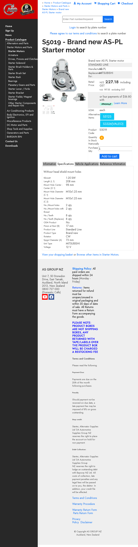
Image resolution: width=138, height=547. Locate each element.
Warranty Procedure (83, 504)
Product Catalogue (16, 39)
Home (8, 26)
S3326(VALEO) (113, 123)
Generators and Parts (18, 133)
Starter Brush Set (17, 73)
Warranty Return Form (84, 510)
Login (72, 27)
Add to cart (109, 156)
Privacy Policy (76, 520)
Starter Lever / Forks (19, 89)
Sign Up (9, 30)
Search (108, 19)
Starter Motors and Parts (19, 47)
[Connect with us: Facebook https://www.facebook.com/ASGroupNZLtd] (51, 297)
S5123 (107, 116)
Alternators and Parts (17, 43)
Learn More (120, 103)
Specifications (66, 164)
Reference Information (112, 164)
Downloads (11, 146)
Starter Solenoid (16, 63)
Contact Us (11, 141)
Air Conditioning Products (20, 111)
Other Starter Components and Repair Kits (22, 104)
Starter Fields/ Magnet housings (20, 98)
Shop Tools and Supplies (19, 129)
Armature (13, 55)
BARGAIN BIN (14, 137)
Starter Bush (14, 77)
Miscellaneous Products (19, 121)
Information (49, 164)
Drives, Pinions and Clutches (23, 59)
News (8, 35)
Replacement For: (95, 74)
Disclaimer (86, 522)
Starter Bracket (16, 93)
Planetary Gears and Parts (21, 85)
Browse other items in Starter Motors (97, 255)
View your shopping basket (57, 255)
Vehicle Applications (86, 164)
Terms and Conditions (84, 498)
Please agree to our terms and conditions (73, 33)
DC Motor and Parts (17, 125)
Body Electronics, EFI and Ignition (20, 116)
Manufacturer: (95, 69)
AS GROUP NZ (94, 531)
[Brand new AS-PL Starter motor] (64, 91)
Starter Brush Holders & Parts (20, 68)
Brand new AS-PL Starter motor (55, 11)
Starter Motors (16, 51)
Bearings (12, 81)
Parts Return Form (83, 513)
